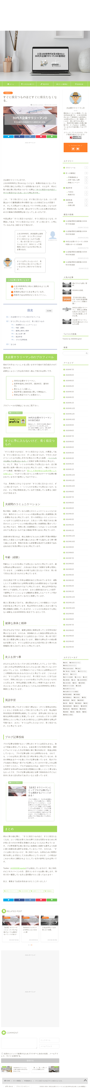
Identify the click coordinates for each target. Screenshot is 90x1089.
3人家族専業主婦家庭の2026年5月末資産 (76, 253)
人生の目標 (67, 683)
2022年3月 (70, 647)
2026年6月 (70, 375)
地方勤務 (82, 683)
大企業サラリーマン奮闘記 (71, 691)
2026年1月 (70, 403)
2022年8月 (70, 619)
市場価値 (77, 694)
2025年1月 (70, 469)
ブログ (66, 674)
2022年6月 (70, 630)
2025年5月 (70, 447)
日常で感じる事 (77, 180)
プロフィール (76, 168)
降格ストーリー (77, 182)
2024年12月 (70, 475)
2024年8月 (70, 491)
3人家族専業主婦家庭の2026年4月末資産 (76, 263)
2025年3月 (70, 458)
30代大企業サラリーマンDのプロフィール (27, 85)
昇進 (85, 697)
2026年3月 (70, 392)
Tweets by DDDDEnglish (72, 339)
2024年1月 (70, 530)
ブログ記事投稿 (21, 340)
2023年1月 (70, 591)
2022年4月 (70, 641)
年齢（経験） (21, 328)
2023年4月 (70, 575)
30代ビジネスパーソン (11, 891)
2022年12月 (70, 597)
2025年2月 (70, 464)
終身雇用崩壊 (68, 706)
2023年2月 (70, 586)
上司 (86, 677)
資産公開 (77, 205)
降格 (85, 711)
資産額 (66, 711)
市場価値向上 (8, 93)
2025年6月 (70, 441)
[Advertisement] (45, 15)
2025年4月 (70, 453)
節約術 (77, 202)
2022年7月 (70, 625)
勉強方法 (77, 194)
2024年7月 (70, 497)
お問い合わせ (9, 1086)
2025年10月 (70, 419)
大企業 (79, 685)
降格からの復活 (69, 714)
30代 (66, 662)
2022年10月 (70, 608)
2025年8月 (70, 430)
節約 (86, 703)
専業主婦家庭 (68, 694)
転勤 (73, 711)
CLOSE (49, 310)
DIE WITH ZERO (69, 668)
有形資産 (67, 700)
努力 (75, 683)
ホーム (11, 84)
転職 (79, 711)
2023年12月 (70, 536)
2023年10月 (70, 541)
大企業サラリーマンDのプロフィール (25, 317)
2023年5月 (70, 569)
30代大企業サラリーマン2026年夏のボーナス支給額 (77, 243)
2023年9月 (70, 547)
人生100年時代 (24, 891)
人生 (74, 680)
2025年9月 (70, 425)
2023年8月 (70, 552)
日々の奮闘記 (63, 84)
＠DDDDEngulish (18, 868)
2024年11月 (70, 480)
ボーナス (74, 674)
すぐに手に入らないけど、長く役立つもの (27, 321)
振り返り (77, 697)
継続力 (77, 706)
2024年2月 (70, 525)
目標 (72, 703)
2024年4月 (70, 514)
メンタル (78, 677)
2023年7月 (70, 558)
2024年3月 (70, 519)
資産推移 (83, 709)
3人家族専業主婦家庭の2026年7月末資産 (76, 222)
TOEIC (77, 192)
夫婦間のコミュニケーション (26, 325)
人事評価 (67, 680)
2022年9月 (70, 614)
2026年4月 (70, 386)
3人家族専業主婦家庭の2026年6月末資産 (76, 233)
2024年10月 (70, 486)
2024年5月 (70, 508)
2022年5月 (70, 636)
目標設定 (79, 703)
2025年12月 (70, 408)
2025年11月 (70, 414)
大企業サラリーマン (37, 891)
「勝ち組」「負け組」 (70, 671)
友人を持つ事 (21, 334)
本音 (74, 700)
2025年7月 (70, 436)
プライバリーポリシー (23, 1086)
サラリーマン (83, 671)
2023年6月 (70, 564)
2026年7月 (70, 369)
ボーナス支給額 (69, 677)
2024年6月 (70, 503)
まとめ (13, 344)
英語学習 (46, 84)
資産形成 (80, 84)
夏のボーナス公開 (69, 685)
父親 (66, 703)
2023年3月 (70, 580)
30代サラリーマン (75, 662)
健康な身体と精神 (22, 331)
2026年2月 (70, 397)
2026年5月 (70, 380)
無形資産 (81, 700)
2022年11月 (70, 602)
